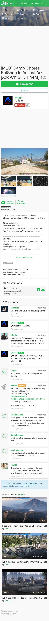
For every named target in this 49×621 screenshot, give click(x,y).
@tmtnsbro (16, 325)
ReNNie (14, 385)
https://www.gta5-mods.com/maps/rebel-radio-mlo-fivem (28, 397)
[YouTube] (18, 100)
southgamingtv (17, 450)
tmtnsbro (15, 307)
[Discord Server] (21, 100)
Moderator (22, 385)
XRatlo (14, 335)
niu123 (14, 465)
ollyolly (14, 370)
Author (21, 323)
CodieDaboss (17, 414)
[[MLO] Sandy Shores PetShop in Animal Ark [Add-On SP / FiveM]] (24, 161)
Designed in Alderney (10, 611)
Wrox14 (18, 97)
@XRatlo (15, 355)
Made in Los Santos (9, 613)
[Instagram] (15, 100)
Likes (23, 203)
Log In (24, 483)
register (33, 483)
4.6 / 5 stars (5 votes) (8, 209)
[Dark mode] (42, 3)
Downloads (10, 203)
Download (26, 83)
